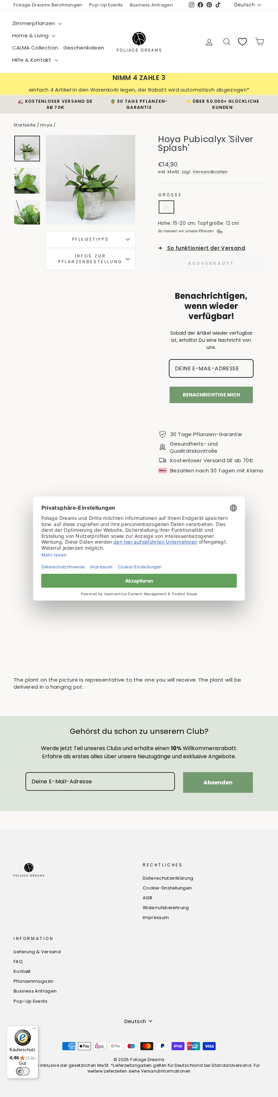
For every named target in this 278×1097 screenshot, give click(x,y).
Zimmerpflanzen (34, 23)
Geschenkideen (83, 47)
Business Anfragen (151, 5)
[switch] (22, 1071)
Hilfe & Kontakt (32, 59)
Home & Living (31, 35)
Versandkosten (210, 172)
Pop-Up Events (106, 5)
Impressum (156, 917)
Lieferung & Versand (37, 952)
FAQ (18, 961)
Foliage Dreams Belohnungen (48, 5)
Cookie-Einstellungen (167, 888)
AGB (147, 898)
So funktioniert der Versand (201, 248)
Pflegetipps (90, 239)
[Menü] (34, 1030)
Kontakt (22, 971)
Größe (170, 195)
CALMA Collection (35, 47)
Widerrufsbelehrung (166, 907)
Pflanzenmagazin (34, 981)
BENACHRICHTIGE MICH (211, 394)
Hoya (46, 125)
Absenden (218, 782)
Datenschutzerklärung (168, 878)
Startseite (25, 125)
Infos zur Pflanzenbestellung (90, 259)
